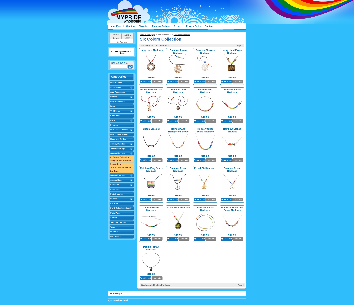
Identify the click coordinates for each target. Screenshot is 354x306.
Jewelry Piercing (117, 175)
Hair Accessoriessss (119, 130)
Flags (112, 120)
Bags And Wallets (117, 101)
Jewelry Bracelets (117, 144)
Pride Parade (115, 213)
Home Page (116, 26)
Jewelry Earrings (117, 149)
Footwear (114, 125)
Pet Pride (114, 203)
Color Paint (115, 116)
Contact (209, 26)
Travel (112, 227)
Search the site (119, 63)
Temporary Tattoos (118, 222)
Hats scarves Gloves (119, 134)
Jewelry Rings (116, 180)
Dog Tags (114, 171)
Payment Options (161, 26)
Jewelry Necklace (117, 153)
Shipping (143, 26)
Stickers (113, 218)
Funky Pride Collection (120, 161)
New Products (116, 83)
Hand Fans (114, 232)
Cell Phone (115, 111)
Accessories (115, 87)
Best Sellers (115, 164)
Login (116, 38)
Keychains (114, 185)
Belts (112, 106)
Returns (178, 26)
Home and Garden (118, 139)
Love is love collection (120, 167)
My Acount (122, 42)
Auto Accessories (117, 92)
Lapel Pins (114, 189)
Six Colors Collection (119, 157)
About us (130, 26)
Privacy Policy (193, 26)
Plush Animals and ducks (121, 208)
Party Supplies (116, 194)
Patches (113, 199)
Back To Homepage (147, 35)
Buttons (113, 97)
